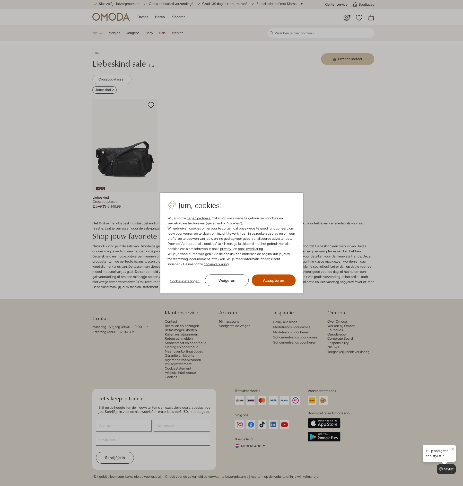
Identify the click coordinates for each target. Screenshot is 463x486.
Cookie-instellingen (185, 281)
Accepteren (273, 280)
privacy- (226, 249)
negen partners (198, 218)
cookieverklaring (250, 249)
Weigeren (226, 280)
